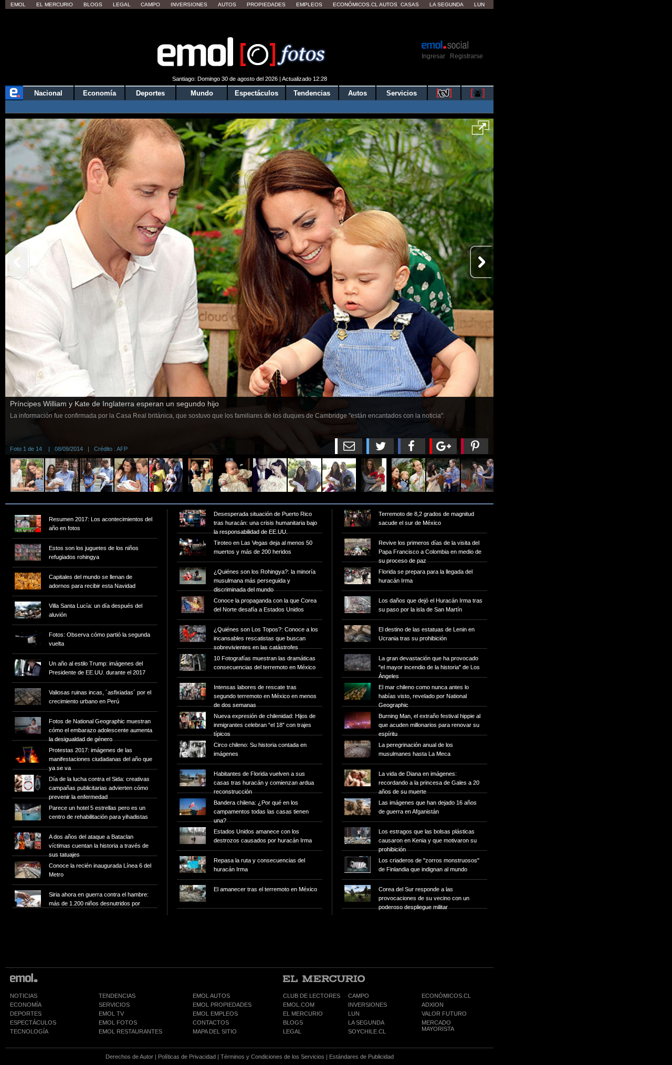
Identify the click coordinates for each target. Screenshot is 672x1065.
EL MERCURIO (303, 1013)
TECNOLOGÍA (29, 1031)
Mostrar (249, 23)
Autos (227, 4)
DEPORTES (25, 1013)
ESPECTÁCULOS (33, 1022)
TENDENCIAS (117, 996)
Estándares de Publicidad (361, 1056)
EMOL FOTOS (118, 1022)
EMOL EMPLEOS (215, 1013)
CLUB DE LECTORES (311, 996)
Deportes (150, 93)
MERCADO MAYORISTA (438, 1025)
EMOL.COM (298, 1004)
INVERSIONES (367, 1004)
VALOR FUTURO (444, 1013)
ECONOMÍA (25, 1004)
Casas (410, 4)
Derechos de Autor (129, 1056)
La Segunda (446, 4)
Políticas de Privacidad (187, 1056)
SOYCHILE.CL (367, 1031)
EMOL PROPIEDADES (222, 1004)
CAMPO (358, 996)
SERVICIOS (114, 1004)
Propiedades (266, 4)
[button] (480, 131)
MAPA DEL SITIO (215, 1031)
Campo (150, 4)
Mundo (202, 93)
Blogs (92, 4)
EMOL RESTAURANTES (130, 1031)
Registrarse (466, 56)
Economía (99, 93)
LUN (354, 1013)
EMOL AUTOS (211, 996)
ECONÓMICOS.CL (446, 996)
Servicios (401, 93)
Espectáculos (256, 93)
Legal (122, 4)
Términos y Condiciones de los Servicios (272, 1056)
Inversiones (189, 4)
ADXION (433, 1004)
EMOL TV (111, 1013)
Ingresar (433, 56)
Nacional (48, 93)
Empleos (309, 4)
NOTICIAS (23, 996)
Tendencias (311, 93)
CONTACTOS (211, 1022)
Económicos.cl (355, 4)
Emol (18, 4)
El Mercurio (54, 4)
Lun (479, 4)
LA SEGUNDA (366, 1022)
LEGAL (292, 1031)
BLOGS (293, 1022)
